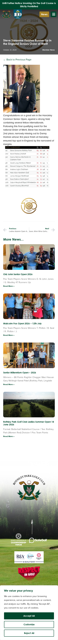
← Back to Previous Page (17, 59)
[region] (29, 612)
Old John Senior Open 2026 (18, 274)
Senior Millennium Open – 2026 (19, 372)
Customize (29, 624)
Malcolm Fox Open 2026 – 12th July (22, 323)
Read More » (8, 286)
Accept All (29, 615)
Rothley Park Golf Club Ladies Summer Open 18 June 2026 (28, 423)
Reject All (29, 633)
